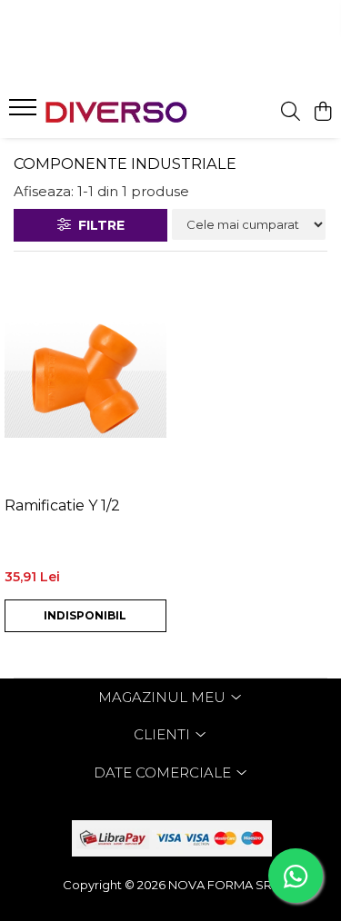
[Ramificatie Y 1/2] (85, 379)
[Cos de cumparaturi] (322, 112)
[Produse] (25, 112)
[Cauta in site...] (290, 112)
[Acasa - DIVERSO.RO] (116, 112)
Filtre (98, 225)
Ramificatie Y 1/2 (62, 505)
